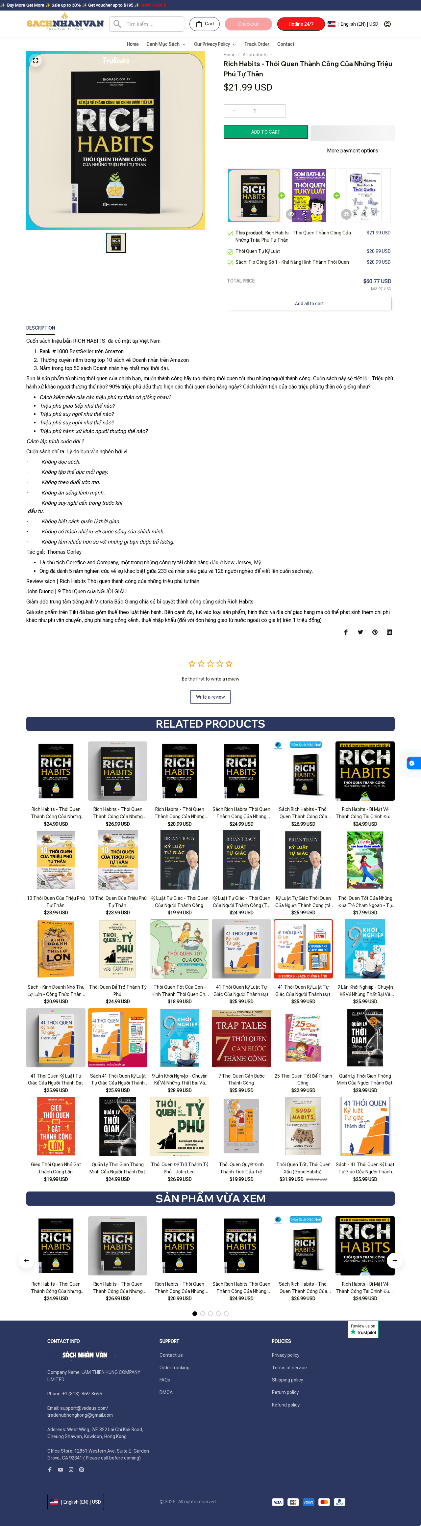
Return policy (285, 1392)
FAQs (165, 1379)
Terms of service (289, 1367)
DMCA (166, 1392)
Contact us (171, 1355)
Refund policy (286, 1404)
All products (255, 54)
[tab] (195, 1314)
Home (229, 54)
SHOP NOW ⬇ (94, 5)
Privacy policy (285, 1355)
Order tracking (174, 1367)
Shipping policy (287, 1379)
